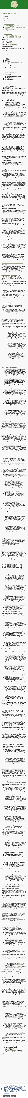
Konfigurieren (6, 1093)
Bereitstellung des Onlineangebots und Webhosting (14, 33)
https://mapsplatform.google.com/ (11, 1048)
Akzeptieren (6, 1096)
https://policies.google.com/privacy (11, 1050)
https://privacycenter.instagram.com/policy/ (12, 966)
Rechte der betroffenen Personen (10, 29)
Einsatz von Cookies (8, 34)
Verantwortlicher (7, 20)
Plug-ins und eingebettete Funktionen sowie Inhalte (14, 37)
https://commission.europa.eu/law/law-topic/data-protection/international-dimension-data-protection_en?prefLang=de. (12, 263)
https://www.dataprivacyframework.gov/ (9, 275)
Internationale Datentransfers (10, 26)
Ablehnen (13, 1096)
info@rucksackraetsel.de (12, 44)
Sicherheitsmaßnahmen (9, 24)
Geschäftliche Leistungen (9, 30)
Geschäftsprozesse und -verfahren (10, 31)
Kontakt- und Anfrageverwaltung (10, 35)
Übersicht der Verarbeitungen (10, 21)
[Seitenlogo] (14, 4)
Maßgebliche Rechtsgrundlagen (10, 23)
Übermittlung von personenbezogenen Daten (13, 25)
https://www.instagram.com (19, 964)
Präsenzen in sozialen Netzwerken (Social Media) (13, 36)
